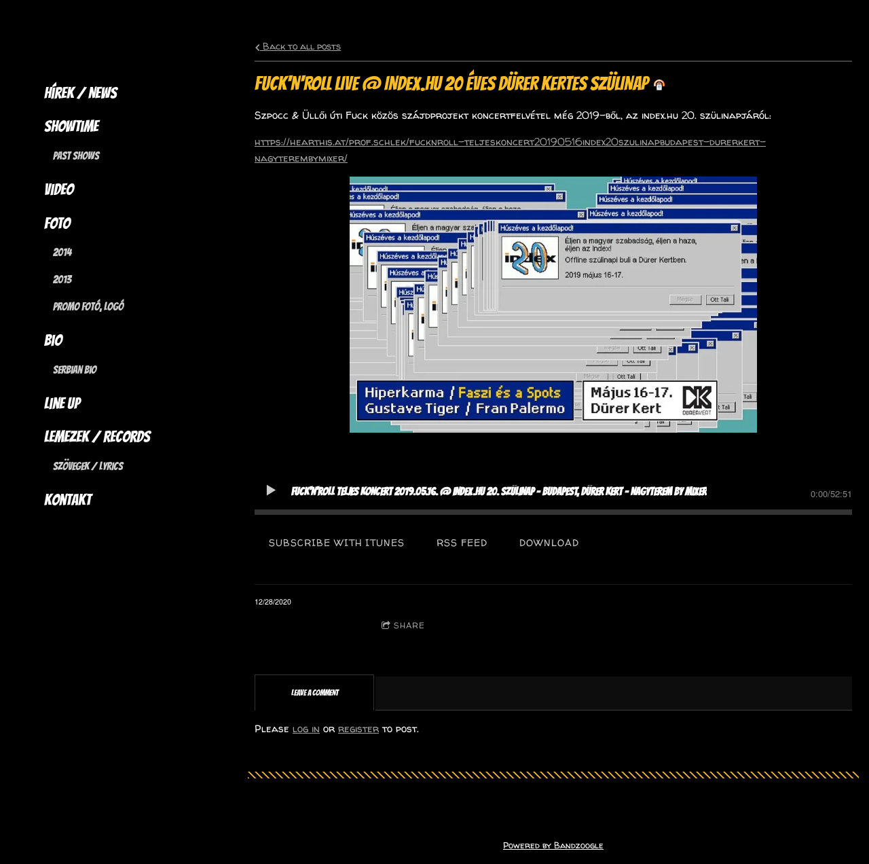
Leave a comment (312, 625)
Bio (53, 340)
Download (549, 542)
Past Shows (76, 156)
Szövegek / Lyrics (88, 466)
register (358, 728)
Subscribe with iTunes (337, 542)
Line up (62, 403)
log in (306, 728)
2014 (62, 252)
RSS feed (462, 542)
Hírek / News (80, 93)
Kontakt (67, 500)
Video (58, 189)
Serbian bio (74, 370)
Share (409, 625)
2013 (62, 279)
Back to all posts (300, 46)
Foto (57, 223)
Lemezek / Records (97, 437)
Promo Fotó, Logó (88, 306)
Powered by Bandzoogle (553, 845)
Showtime (71, 126)
